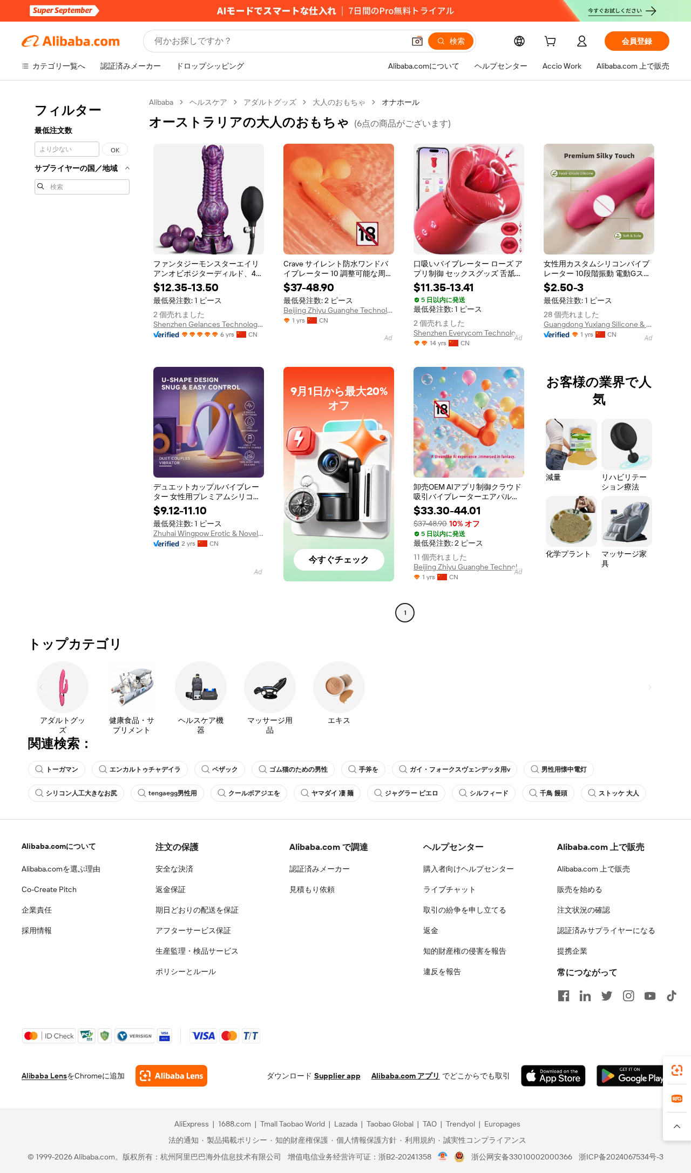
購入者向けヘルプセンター (468, 868)
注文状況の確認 (583, 910)
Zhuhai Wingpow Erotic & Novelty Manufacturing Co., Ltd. (208, 533)
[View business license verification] (443, 1156)
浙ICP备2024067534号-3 (621, 1156)
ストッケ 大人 (619, 793)
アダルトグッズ (269, 102)
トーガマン (62, 769)
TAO (430, 1124)
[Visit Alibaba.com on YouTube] (649, 995)
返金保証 (170, 889)
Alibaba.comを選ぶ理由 (61, 868)
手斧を (368, 769)
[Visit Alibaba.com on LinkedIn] (585, 995)
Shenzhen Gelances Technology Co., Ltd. (208, 324)
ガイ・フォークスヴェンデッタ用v (460, 769)
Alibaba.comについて (59, 846)
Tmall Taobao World (292, 1124)
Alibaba (161, 102)
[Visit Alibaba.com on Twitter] (606, 995)
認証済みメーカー (319, 868)
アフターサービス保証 (193, 930)
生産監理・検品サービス (197, 951)
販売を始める (579, 889)
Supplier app (337, 1075)
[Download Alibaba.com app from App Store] (553, 1076)
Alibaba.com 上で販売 (593, 868)
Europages (502, 1124)
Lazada (345, 1124)
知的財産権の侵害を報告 (464, 951)
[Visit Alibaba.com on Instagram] (628, 995)
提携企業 (572, 951)
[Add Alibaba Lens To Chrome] (171, 1076)
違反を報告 (442, 971)
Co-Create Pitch (49, 889)
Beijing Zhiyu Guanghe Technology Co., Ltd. (338, 310)
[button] (417, 41)
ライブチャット (449, 889)
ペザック (225, 769)
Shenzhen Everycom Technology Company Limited (469, 333)
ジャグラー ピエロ (411, 793)
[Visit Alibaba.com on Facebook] (563, 995)
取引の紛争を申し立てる (464, 910)
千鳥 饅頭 (553, 793)
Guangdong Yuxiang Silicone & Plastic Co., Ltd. (599, 324)
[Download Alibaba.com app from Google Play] (633, 1076)
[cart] (552, 42)
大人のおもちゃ (339, 102)
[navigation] (82, 359)
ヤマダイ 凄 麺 (332, 793)
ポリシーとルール (185, 971)
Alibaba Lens (44, 1075)
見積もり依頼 (312, 889)
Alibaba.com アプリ (405, 1075)
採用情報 (37, 930)
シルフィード (489, 793)
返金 (430, 930)
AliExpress (191, 1124)
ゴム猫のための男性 (298, 769)
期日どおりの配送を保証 (197, 910)
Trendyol (460, 1124)
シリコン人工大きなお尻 (81, 793)
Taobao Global (390, 1124)
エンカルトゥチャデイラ (145, 769)
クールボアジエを (254, 793)
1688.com (234, 1124)
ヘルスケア (208, 102)
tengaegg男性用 (172, 793)
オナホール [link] (400, 102)
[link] (677, 1070)
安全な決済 (174, 868)
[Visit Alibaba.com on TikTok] (671, 995)
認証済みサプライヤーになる (606, 930)
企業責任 (37, 910)
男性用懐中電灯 (564, 769)
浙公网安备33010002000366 (521, 1156)
